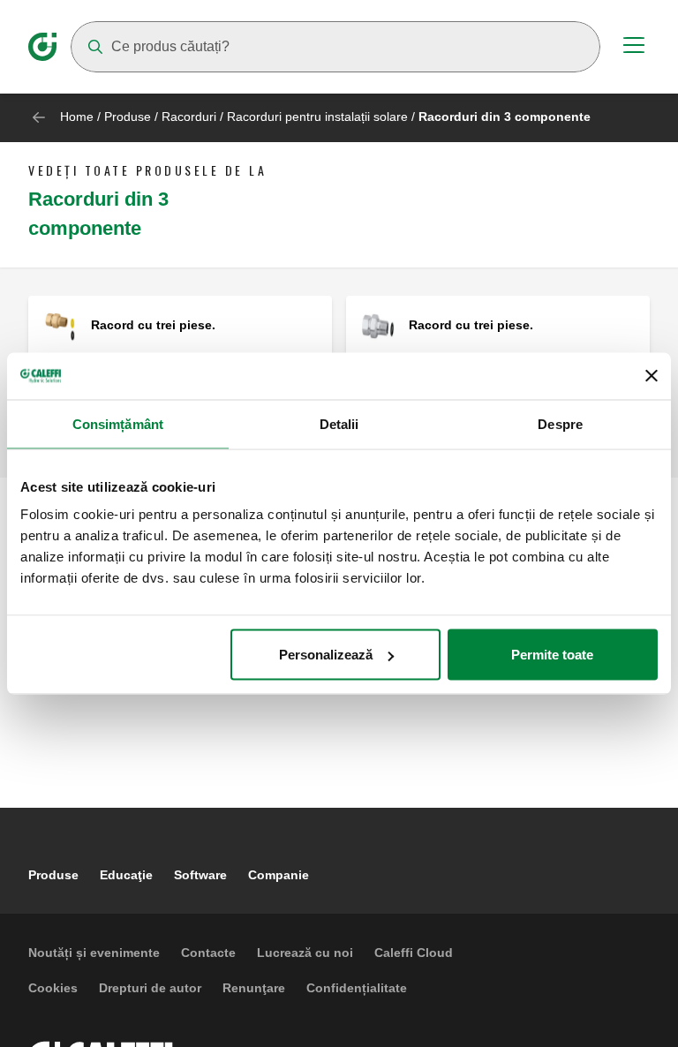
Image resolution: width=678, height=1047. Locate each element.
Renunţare (253, 988)
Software (200, 875)
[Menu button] (634, 47)
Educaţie (126, 875)
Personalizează (326, 654)
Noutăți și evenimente (94, 952)
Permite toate (552, 654)
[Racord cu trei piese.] (59, 326)
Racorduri (189, 116)
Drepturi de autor (150, 988)
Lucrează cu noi (305, 952)
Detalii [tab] (339, 423)
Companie (278, 875)
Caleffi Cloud (413, 952)
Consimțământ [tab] (117, 423)
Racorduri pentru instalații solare (317, 116)
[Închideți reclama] (651, 376)
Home (77, 116)
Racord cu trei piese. (153, 325)
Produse (127, 116)
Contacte (208, 952)
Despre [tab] (560, 423)
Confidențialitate (356, 988)
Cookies (53, 988)
